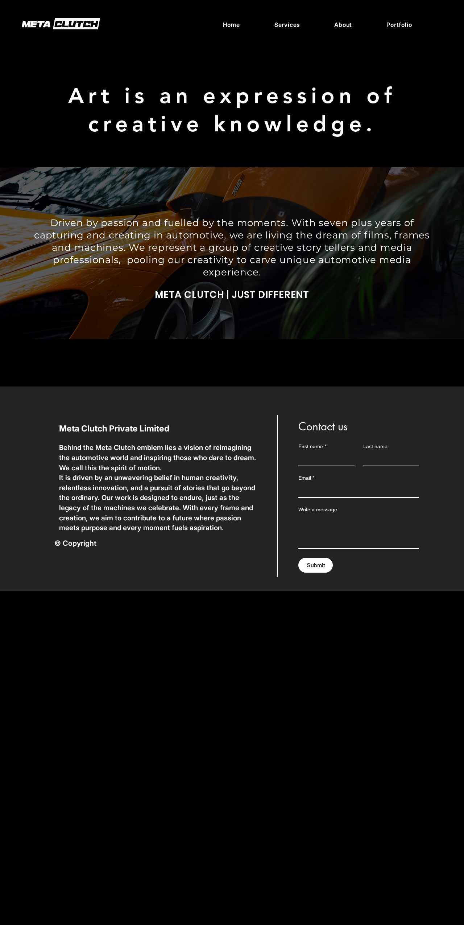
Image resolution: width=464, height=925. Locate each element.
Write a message (317, 509)
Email (306, 478)
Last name (375, 446)
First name (312, 446)
